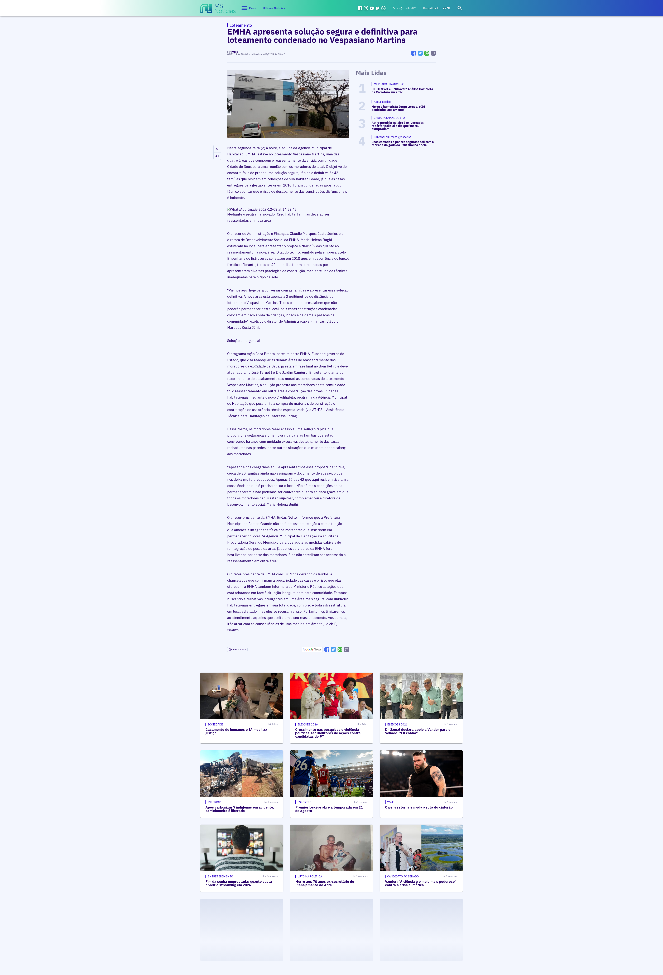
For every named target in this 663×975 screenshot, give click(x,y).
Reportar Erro (239, 649)
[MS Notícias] (218, 10)
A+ (217, 156)
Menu (252, 8)
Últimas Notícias (274, 8)
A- (217, 148)
